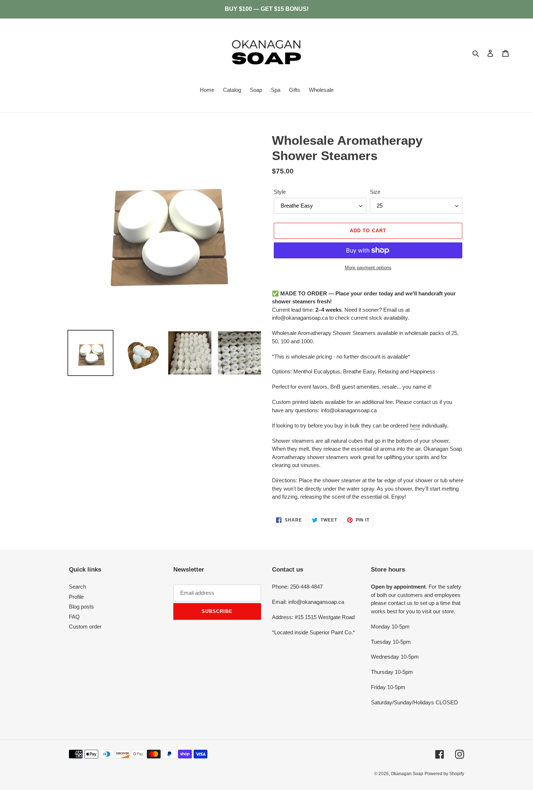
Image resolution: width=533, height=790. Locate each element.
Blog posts (81, 606)
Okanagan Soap (407, 773)
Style (280, 192)
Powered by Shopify (444, 773)
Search (77, 587)
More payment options (368, 267)
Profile (76, 597)
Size (375, 192)
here (415, 425)
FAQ (74, 617)
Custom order (85, 626)
